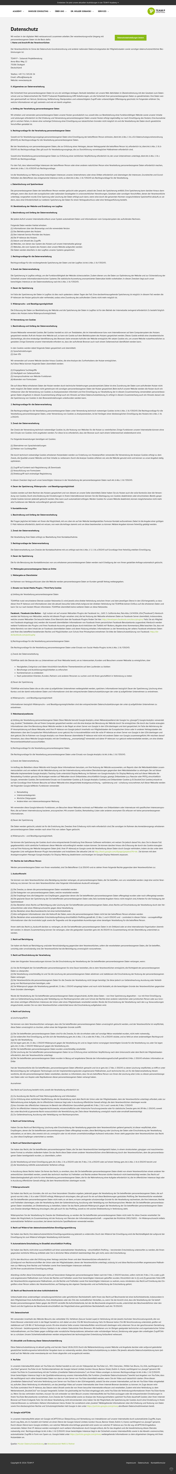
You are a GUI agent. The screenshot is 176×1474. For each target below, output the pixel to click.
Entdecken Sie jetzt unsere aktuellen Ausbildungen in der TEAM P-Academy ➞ (88, 2)
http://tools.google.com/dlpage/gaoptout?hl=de (116, 851)
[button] (171, 1469)
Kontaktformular (158, 1462)
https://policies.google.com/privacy (102, 1406)
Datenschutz (143, 1462)
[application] (23, 11)
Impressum (131, 1462)
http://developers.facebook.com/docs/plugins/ (122, 619)
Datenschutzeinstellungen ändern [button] (130, 37)
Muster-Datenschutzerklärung (31, 1443)
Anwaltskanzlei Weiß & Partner (61, 1443)
